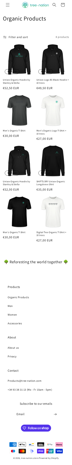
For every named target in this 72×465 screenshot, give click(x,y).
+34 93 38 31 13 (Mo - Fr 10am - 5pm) (30, 389)
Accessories (15, 323)
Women (12, 314)
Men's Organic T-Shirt (14, 130)
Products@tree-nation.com (24, 380)
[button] (7, 5)
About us (13, 347)
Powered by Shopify (49, 458)
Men (10, 306)
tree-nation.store (30, 458)
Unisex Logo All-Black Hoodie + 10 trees (52, 81)
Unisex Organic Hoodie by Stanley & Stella (16, 81)
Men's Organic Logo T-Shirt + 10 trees (51, 132)
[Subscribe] (55, 414)
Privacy (12, 356)
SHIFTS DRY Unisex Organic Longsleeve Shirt (50, 183)
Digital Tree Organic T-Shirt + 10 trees (51, 234)
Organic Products (18, 297)
